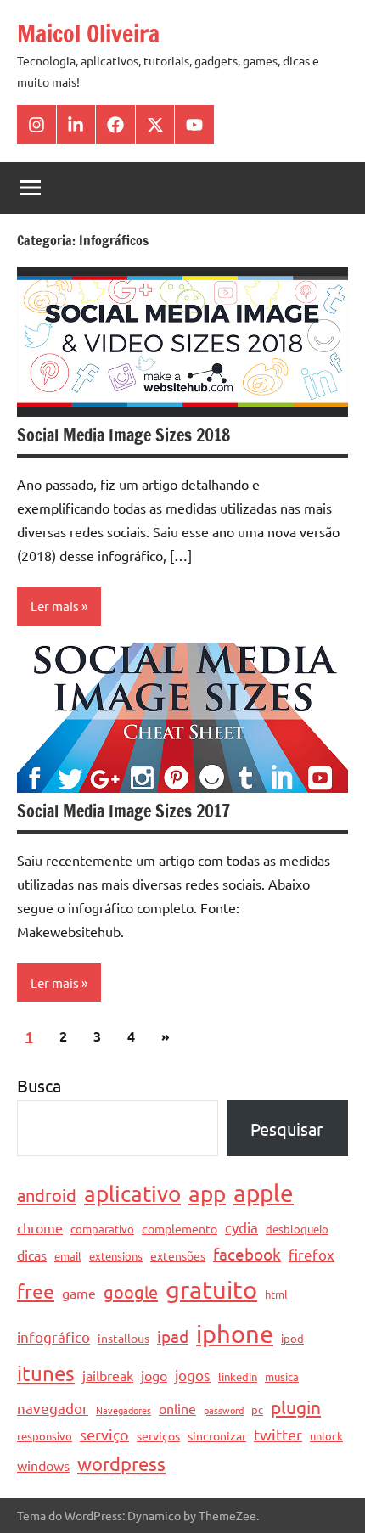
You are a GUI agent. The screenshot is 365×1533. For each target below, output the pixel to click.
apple (263, 1193)
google (131, 1291)
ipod (292, 1338)
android (46, 1194)
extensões (177, 1255)
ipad (172, 1336)
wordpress (121, 1463)
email (67, 1256)
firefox (311, 1254)
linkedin (237, 1376)
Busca (39, 1085)
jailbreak (107, 1375)
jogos (193, 1375)
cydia (241, 1227)
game (79, 1292)
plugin (296, 1406)
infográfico (53, 1336)
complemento (179, 1228)
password (224, 1410)
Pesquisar (286, 1128)
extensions (116, 1256)
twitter (278, 1434)
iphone (234, 1333)
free (35, 1290)
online (177, 1408)
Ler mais (55, 606)
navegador (52, 1408)
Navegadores (123, 1410)
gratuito (211, 1289)
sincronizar (217, 1435)
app (207, 1194)
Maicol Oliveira (88, 33)
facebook (247, 1254)
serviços (158, 1435)
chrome (40, 1227)
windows (43, 1465)
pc (257, 1409)
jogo (154, 1375)
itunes (46, 1373)
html (276, 1294)
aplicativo (132, 1194)
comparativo (102, 1228)
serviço (104, 1434)
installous (123, 1337)
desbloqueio (297, 1228)
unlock (326, 1436)
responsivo (44, 1436)
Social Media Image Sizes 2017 (123, 811)
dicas (32, 1254)
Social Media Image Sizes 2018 (123, 435)
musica (282, 1376)
